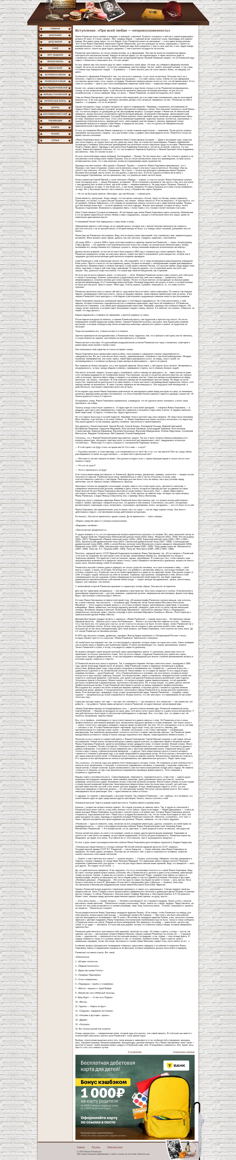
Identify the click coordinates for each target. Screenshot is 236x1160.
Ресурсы (96, 1147)
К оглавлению (135, 1052)
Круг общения (55, 55)
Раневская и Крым (55, 81)
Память (55, 127)
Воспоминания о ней (55, 114)
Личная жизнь (55, 61)
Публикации (55, 121)
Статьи (55, 140)
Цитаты (55, 107)
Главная (55, 29)
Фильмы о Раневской (55, 94)
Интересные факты (55, 101)
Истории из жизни (55, 75)
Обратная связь (115, 1147)
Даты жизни (55, 42)
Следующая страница (183, 1052)
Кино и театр (55, 68)
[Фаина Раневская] (118, 12)
